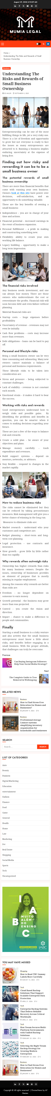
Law (4, 833)
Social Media (8, 860)
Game (5, 812)
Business (6, 68)
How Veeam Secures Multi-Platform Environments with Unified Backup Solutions (33, 1031)
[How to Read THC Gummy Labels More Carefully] (10, 975)
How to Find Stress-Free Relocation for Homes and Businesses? (33, 705)
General (6, 818)
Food (4, 807)
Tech (4, 870)
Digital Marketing (10, 781)
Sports (5, 865)
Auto (4, 765)
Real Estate (7, 849)
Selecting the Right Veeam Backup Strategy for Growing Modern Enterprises (33, 1050)
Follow (48, 44)
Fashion (5, 797)
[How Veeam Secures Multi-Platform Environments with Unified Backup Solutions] (10, 1031)
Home (5, 828)
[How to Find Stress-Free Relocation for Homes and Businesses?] (10, 705)
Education (7, 786)
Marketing (7, 839)
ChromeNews (36, 1090)
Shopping (6, 855)
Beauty (5, 770)
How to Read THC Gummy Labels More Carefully (32, 975)
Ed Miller (7, 93)
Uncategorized (9, 876)
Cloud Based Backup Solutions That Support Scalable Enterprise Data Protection (32, 994)
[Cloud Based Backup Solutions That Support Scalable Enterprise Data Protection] (10, 994)
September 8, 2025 (22, 93)
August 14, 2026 (28, 980)
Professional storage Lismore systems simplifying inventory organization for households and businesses (33, 725)
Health (5, 823)
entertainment (9, 791)
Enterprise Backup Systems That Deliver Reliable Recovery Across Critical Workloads (33, 1013)
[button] (2, 44)
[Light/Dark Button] (38, 44)
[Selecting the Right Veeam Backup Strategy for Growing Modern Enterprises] (10, 1049)
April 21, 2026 (27, 1002)
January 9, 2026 (28, 711)
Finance (5, 802)
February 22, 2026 (29, 1038)
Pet (3, 844)
